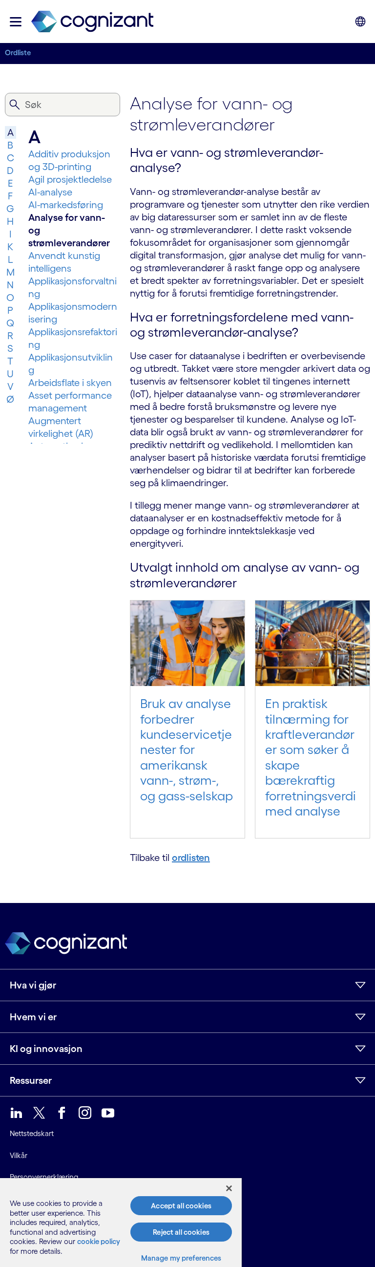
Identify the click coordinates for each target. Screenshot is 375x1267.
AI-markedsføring (65, 204)
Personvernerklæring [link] (44, 1177)
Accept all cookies (181, 1206)
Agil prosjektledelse (70, 179)
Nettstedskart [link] (32, 1133)
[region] (121, 1222)
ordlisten (191, 857)
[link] (92, 22)
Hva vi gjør (33, 985)
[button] (15, 21)
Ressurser (31, 1080)
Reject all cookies (181, 1232)
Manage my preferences (181, 1258)
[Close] (229, 1188)
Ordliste (18, 52)
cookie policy (98, 1241)
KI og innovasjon (46, 1048)
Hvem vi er (33, 1016)
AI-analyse (50, 192)
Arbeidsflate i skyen (70, 382)
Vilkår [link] (18, 1155)
